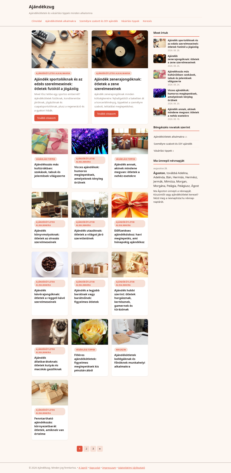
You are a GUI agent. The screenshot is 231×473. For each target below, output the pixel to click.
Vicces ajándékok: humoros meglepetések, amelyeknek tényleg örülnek (88, 174)
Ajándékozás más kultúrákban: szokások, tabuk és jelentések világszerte (49, 170)
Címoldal (37, 21)
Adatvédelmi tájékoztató (131, 467)
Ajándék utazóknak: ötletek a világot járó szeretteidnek (88, 234)
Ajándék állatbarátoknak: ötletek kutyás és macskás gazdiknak (48, 363)
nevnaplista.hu (176, 198)
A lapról (83, 467)
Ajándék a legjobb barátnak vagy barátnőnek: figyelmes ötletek (87, 296)
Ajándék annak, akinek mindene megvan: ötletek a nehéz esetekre (127, 170)
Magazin (121, 349)
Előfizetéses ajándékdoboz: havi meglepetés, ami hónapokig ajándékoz (129, 236)
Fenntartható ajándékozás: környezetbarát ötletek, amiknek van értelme (49, 426)
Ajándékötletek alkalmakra (60, 21)
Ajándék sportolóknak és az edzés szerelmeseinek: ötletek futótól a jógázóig (58, 84)
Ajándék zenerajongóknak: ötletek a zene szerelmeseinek (117, 84)
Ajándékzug (41, 7)
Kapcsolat (94, 467)
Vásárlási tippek (130, 21)
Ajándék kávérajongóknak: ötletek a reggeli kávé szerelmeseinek (49, 296)
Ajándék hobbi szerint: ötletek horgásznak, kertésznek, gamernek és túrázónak (124, 299)
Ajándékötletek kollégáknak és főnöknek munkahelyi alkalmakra (129, 360)
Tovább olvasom (46, 118)
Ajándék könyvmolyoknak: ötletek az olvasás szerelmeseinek (46, 236)
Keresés (147, 21)
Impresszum (109, 467)
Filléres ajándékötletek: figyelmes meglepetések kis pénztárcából (86, 362)
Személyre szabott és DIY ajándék (98, 21)
